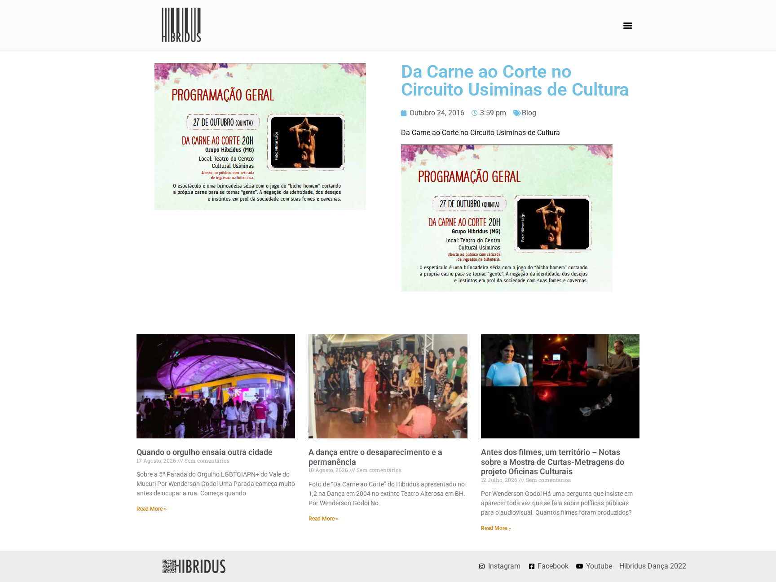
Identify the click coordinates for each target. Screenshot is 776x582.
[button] (627, 25)
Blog (529, 113)
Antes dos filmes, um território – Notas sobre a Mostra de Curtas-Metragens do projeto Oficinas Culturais (552, 461)
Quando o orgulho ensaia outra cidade (205, 452)
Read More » (152, 509)
